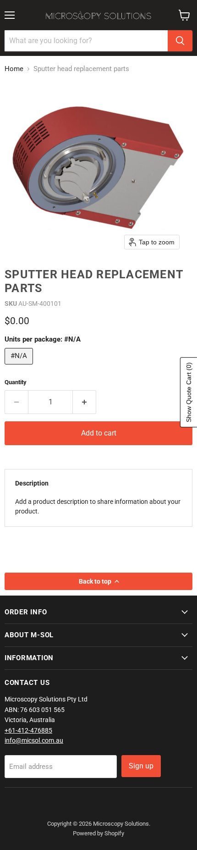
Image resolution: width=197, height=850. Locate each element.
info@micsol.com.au (34, 740)
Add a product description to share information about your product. (98, 506)
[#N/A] (20, 367)
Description (32, 483)
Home (14, 69)
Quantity (16, 382)
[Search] (180, 40)
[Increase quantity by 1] (84, 402)
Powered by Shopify (98, 833)
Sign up (141, 766)
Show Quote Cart (188, 392)
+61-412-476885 (28, 730)
